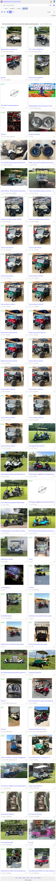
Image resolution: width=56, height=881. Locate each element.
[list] (2, 12)
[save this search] (54, 5)
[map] (13, 12)
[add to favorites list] (2, 51)
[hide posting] (26, 51)
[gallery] (10, 12)
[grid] (7, 12)
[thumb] (4, 12)
